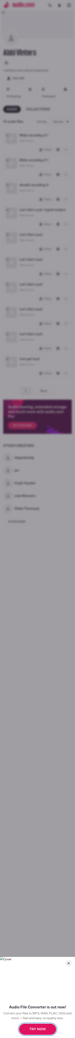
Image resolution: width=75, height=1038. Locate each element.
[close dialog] (68, 963)
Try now (37, 1029)
